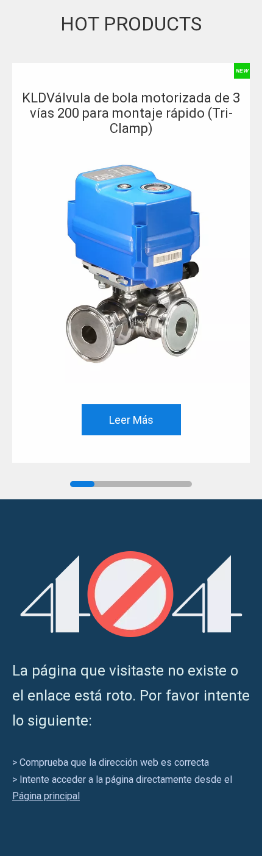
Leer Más (131, 419)
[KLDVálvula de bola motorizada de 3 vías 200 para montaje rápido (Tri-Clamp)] (131, 264)
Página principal (46, 796)
